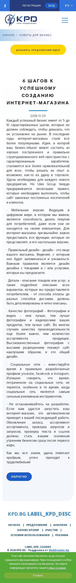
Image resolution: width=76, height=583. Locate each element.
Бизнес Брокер (28, 530)
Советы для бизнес (35, 35)
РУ (67, 6)
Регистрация (31, 5)
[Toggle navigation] (65, 20)
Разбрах (38, 575)
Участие (51, 530)
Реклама (61, 535)
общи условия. (57, 567)
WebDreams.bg (59, 550)
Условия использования (30, 535)
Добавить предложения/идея (38, 50)
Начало (9, 35)
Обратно (19, 476)
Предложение (36, 525)
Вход (51, 5)
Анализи (60, 525)
